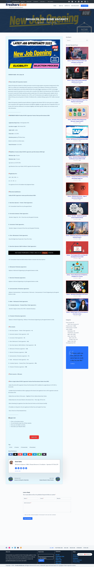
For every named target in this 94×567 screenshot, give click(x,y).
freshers (16, 447)
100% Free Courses (72, 324)
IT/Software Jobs (15, 1)
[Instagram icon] (24, 468)
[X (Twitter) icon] (21, 468)
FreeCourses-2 (69, 327)
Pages (55, 5)
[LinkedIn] (78, 1)
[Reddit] (30, 454)
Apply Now (34, 437)
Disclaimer (75, 558)
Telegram (44, 252)
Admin (80, 83)
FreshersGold (24, 447)
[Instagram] (72, 1)
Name (25, 498)
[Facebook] (69, 1)
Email (42, 498)
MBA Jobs (23, 1)
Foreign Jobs (72, 339)
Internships (35, 1)
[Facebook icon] (16, 468)
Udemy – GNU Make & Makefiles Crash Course (77, 294)
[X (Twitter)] (15, 454)
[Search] (87, 1)
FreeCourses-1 (69, 326)
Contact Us (67, 5)
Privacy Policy (76, 561)
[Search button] (87, 40)
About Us (61, 5)
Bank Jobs (71, 337)
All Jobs (8, 1)
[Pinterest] (20, 454)
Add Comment (27, 502)
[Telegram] (75, 1)
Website (58, 498)
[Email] (81, 1)
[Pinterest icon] (26, 468)
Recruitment (32, 447)
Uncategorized (69, 343)
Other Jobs (42, 1)
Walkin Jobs (29, 1)
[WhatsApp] (39, 454)
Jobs (56, 22)
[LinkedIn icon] (18, 468)
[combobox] (76, 40)
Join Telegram (84, 5)
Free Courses (50, 1)
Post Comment (27, 518)
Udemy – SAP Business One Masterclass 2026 (77, 139)
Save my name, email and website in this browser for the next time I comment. (40, 514)
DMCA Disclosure (75, 5)
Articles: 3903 (18, 471)
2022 (10, 447)
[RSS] (85, 1)
